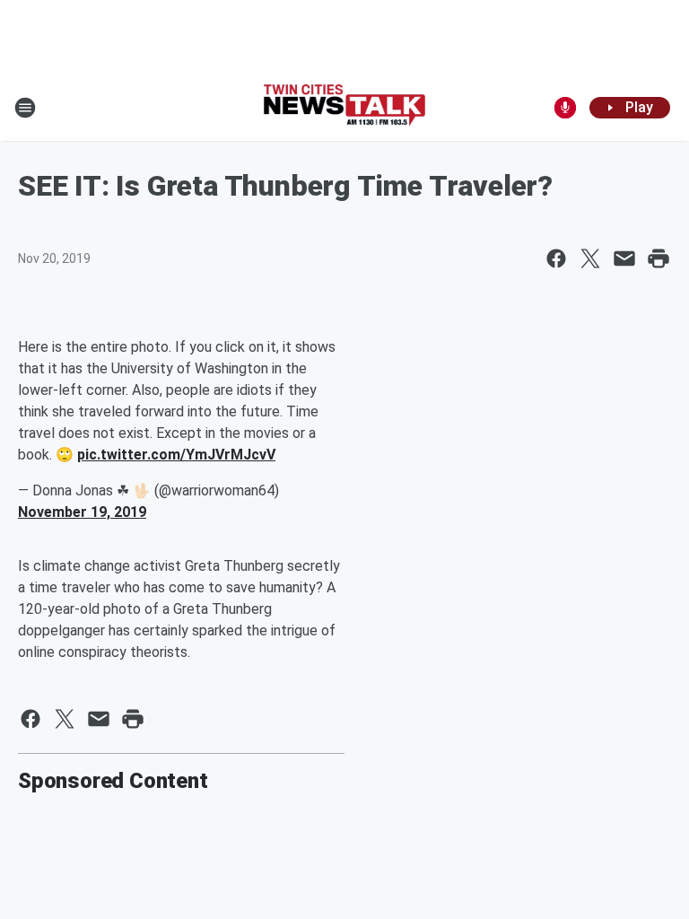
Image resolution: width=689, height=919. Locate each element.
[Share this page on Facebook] (556, 258)
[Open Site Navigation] (25, 107)
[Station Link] (344, 107)
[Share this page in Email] (624, 258)
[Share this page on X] (590, 258)
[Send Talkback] (565, 107)
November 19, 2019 (82, 512)
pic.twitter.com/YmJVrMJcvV (176, 454)
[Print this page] (658, 258)
